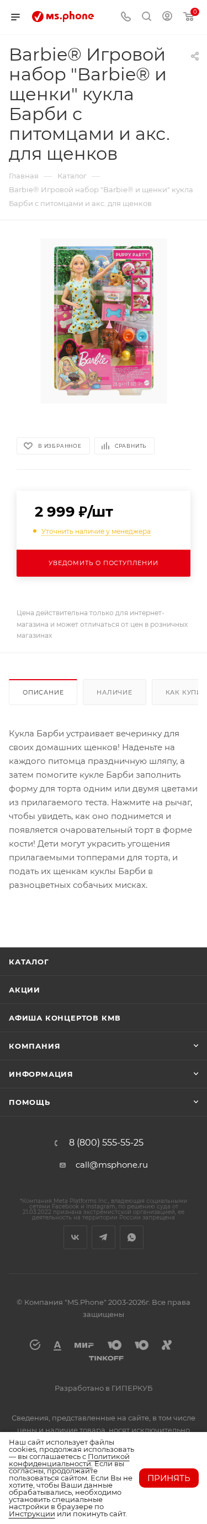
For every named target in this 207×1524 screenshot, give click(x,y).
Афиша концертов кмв (65, 1017)
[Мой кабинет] (167, 17)
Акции (24, 989)
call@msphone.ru (112, 1164)
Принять (168, 1478)
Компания (34, 1046)
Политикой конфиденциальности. (69, 1460)
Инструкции (32, 1513)
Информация (41, 1074)
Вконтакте (75, 1237)
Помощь (29, 1102)
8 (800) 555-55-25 (106, 1142)
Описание (43, 692)
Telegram (103, 1237)
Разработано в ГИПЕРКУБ (103, 1388)
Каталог (29, 961)
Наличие (114, 692)
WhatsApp (132, 1237)
